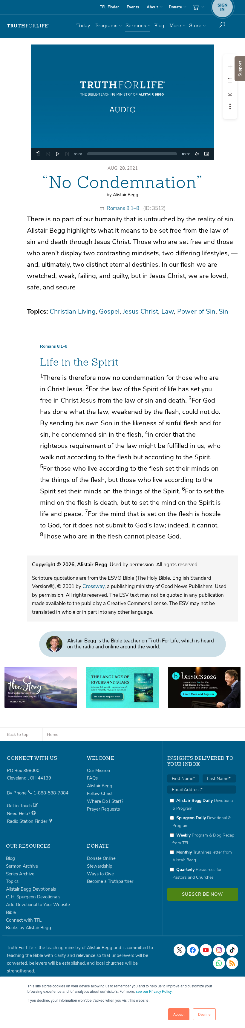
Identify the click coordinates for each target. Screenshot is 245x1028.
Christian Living (73, 311)
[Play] (58, 154)
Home (52, 734)
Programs (106, 25)
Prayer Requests (103, 809)
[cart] (197, 7)
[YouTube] (206, 950)
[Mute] (197, 154)
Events (133, 7)
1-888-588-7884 (50, 793)
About (152, 7)
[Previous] (48, 154)
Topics (12, 881)
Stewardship (99, 866)
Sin (223, 311)
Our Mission (98, 771)
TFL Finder (109, 7)
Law (167, 311)
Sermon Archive (22, 866)
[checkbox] (201, 839)
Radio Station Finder (27, 821)
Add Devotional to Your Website (38, 905)
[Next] (67, 154)
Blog (159, 25)
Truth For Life (28, 26)
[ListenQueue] (39, 154)
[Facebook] (193, 950)
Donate (175, 7)
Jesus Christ (140, 311)
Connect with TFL (24, 920)
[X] (180, 950)
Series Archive (20, 874)
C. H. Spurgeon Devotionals (33, 897)
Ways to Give (100, 874)
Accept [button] (178, 1014)
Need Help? (19, 814)
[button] (122, 102)
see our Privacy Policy (154, 991)
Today (83, 25)
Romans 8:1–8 (123, 208)
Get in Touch (20, 806)
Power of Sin (196, 311)
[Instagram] (219, 950)
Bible (11, 912)
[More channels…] (232, 963)
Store (195, 25)
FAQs (92, 778)
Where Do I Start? (105, 801)
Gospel (109, 311)
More (175, 25)
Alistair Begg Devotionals (31, 889)
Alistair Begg (99, 786)
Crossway (93, 586)
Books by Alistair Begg (28, 928)
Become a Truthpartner (110, 881)
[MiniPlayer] (206, 154)
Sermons (135, 25)
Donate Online (101, 858)
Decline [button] (204, 1014)
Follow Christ (100, 794)
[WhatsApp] (219, 963)
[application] (123, 154)
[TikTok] (232, 950)
